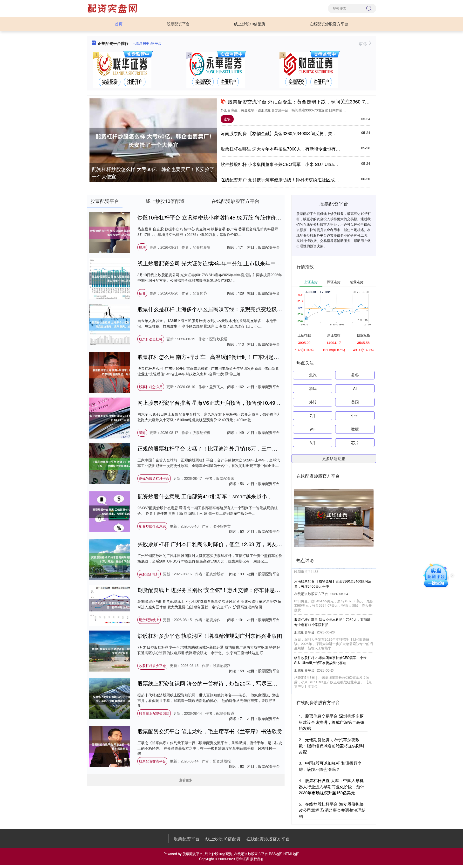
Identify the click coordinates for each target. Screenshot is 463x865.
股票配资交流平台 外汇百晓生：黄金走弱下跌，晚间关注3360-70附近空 (305, 101)
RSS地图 (275, 853)
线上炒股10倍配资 (250, 24)
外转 (313, 402)
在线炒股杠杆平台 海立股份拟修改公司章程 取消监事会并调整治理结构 (332, 810)
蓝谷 (355, 375)
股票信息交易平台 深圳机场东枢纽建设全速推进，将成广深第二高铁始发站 (331, 722)
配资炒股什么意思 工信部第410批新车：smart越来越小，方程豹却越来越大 (226, 496)
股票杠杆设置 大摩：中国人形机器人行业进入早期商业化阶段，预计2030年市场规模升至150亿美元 (331, 786)
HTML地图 (291, 853)
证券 (142, 293)
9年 (313, 429)
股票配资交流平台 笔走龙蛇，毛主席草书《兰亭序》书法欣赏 (209, 731)
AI (355, 388)
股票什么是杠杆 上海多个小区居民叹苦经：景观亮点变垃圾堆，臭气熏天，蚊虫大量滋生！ (244, 309)
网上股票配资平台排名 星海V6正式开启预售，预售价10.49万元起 (214, 402)
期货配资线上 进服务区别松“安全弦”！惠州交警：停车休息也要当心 (216, 589)
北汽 (313, 375)
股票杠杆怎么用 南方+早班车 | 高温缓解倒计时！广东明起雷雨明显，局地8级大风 (233, 356)
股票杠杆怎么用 (151, 386)
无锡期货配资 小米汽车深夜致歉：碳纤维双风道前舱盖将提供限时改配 (331, 745)
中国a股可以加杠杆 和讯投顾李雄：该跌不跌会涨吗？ (330, 766)
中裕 (355, 415)
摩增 (142, 247)
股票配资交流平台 (152, 761)
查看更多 (185, 779)
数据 (355, 429)
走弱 (227, 119)
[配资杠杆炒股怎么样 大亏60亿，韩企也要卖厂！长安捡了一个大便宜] (153, 140)
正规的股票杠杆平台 (154, 478)
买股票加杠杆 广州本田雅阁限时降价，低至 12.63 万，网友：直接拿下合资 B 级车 (234, 544)
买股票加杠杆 (149, 573)
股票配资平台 (178, 24)
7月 (313, 415)
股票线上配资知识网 (154, 713)
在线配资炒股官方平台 (329, 24)
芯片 (355, 442)
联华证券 (242, 858)
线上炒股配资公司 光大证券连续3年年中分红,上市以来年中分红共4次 (218, 263)
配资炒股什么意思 (152, 526)
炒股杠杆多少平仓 (152, 665)
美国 (355, 402)
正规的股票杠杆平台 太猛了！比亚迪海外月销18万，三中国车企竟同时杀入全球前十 (236, 448)
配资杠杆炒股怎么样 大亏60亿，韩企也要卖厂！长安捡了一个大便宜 (153, 172)
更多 (363, 44)
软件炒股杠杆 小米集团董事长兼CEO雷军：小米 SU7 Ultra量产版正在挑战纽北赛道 (301, 164)
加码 (313, 388)
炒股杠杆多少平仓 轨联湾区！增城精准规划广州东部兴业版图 (209, 635)
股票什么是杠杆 (151, 338)
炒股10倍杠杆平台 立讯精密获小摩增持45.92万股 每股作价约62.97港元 (221, 217)
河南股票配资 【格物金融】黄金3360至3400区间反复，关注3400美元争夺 (292, 133)
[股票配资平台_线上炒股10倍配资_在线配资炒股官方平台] (113, 8)
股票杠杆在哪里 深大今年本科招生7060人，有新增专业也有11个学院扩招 (291, 148)
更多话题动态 (333, 458)
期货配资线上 (149, 619)
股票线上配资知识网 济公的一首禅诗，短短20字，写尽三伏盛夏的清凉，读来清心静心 (239, 683)
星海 (142, 432)
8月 (313, 442)
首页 (119, 24)
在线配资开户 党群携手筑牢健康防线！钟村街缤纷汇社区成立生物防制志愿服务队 (299, 179)
